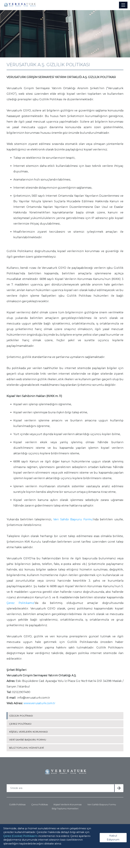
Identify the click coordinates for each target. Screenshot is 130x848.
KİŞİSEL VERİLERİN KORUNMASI (28, 731)
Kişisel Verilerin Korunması (68, 804)
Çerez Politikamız (20, 603)
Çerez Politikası (39, 804)
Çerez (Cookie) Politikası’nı (20, 836)
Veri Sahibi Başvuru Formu (73, 519)
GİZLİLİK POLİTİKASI (21, 715)
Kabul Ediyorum (113, 837)
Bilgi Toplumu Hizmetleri (65, 808)
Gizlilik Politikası (17, 804)
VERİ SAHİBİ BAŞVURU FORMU (27, 739)
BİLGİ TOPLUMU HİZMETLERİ (26, 747)
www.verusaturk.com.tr (39, 703)
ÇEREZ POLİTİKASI (20, 723)
